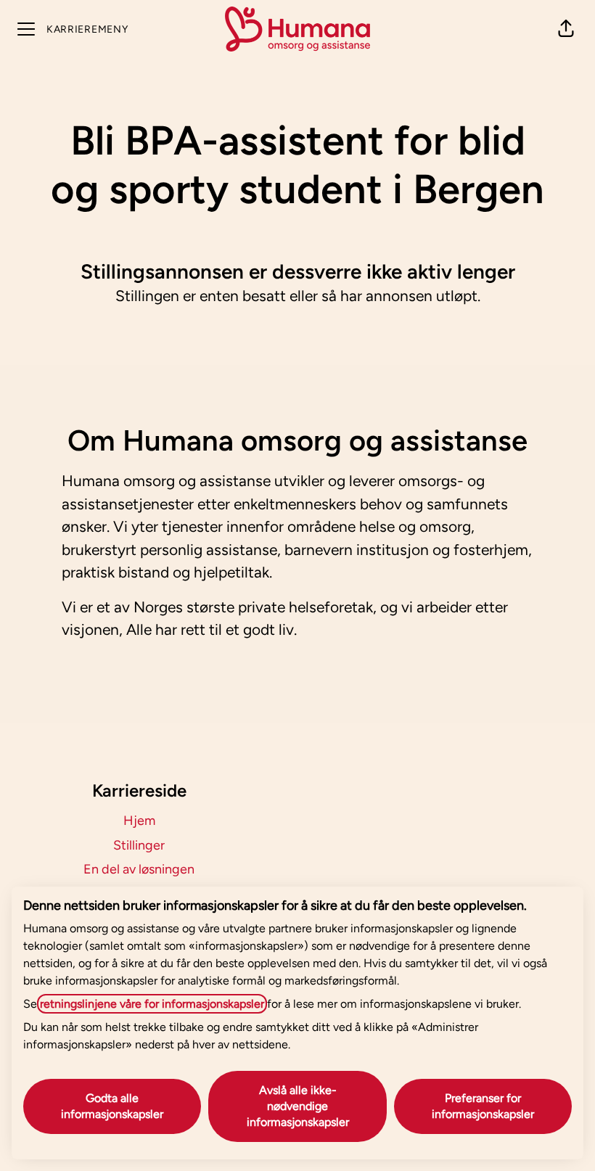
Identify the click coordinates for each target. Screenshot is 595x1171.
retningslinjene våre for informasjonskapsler (152, 1004)
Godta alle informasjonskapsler (112, 1106)
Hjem (139, 821)
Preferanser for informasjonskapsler (483, 1106)
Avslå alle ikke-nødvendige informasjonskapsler (298, 1106)
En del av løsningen (138, 869)
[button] (566, 29)
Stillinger (139, 845)
